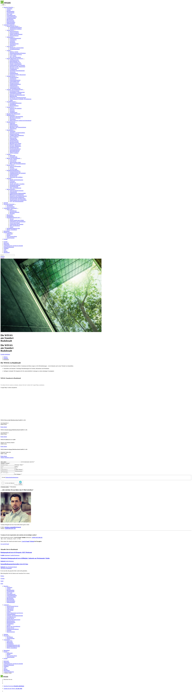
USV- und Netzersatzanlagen (16, 201)
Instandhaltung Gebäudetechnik (17, 92)
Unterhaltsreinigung (14, 86)
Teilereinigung (13, 128)
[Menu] (14, 7)
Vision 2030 (9, 209)
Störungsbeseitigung (14, 151)
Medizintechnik (13, 96)
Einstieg (8, 235)
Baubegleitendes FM (14, 61)
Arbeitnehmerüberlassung (16, 27)
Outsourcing (12, 72)
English (2, 258)
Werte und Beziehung (15, 225)
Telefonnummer (19, 471)
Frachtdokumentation (15, 49)
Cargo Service (10, 46)
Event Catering (13, 159)
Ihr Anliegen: (18, 474)
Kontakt (5, 239)
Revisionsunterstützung (15, 148)
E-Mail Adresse (19, 469)
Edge (2, 583)
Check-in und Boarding (15, 166)
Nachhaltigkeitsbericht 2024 (13, 228)
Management (10, 215)
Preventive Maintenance (15, 146)
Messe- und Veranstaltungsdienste (18, 163)
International (7, 231)
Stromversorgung (11, 189)
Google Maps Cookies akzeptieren (9, 387)
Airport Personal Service (12, 26)
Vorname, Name (19, 464)
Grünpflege (12, 41)
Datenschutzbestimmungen (11, 477)
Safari (2, 581)
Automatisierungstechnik (15, 93)
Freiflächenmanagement (15, 38)
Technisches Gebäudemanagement (18, 97)
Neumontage (13, 119)
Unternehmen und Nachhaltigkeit (17, 221)
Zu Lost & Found (5, 544)
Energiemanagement (14, 91)
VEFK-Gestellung (14, 153)
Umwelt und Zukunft (15, 223)
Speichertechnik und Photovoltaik (18, 198)
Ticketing (12, 167)
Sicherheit (9, 178)
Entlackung (12, 123)
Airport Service (10, 30)
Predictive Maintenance (15, 144)
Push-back (12, 109)
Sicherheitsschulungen (15, 185)
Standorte (6, 202)
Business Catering (14, 51)
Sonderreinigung (13, 85)
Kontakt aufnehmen (5, 354)
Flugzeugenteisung (14, 35)
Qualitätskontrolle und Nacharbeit (18, 173)
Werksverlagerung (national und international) (20, 120)
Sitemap (5, 251)
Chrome (2, 578)
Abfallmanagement (14, 60)
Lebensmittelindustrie (12, 16)
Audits (11, 100)
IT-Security (12, 181)
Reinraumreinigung (14, 82)
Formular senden (4, 487)
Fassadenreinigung (14, 77)
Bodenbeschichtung (14, 134)
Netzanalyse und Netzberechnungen (18, 196)
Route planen (4, 427)
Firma (16, 466)
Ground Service (10, 107)
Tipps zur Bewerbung (12, 236)
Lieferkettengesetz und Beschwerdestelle (13, 245)
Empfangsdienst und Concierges (17, 65)
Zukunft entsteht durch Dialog (17, 220)
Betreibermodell (13, 175)
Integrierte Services (14, 68)
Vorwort (12, 219)
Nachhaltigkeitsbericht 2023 (13, 217)
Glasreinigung (13, 78)
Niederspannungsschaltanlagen (17, 197)
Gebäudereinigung (11, 76)
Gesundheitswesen (11, 15)
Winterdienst (13, 45)
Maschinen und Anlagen (15, 143)
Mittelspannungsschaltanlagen (17, 194)
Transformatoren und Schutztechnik (18, 200)
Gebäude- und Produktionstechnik (15, 89)
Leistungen (6, 24)
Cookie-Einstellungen (9, 671)
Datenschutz (6, 244)
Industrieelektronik (14, 140)
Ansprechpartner (10, 206)
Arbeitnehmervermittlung (16, 29)
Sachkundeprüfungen (15, 150)
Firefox (2, 576)
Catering (9, 50)
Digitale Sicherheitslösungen (16, 179)
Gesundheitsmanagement (15, 103)
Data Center (9, 14)
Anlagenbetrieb (13, 192)
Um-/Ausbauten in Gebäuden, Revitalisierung (20, 99)
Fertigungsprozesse (14, 174)
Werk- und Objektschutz (15, 188)
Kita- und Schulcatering (15, 57)
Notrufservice (13, 182)
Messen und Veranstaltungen (13, 158)
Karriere (6, 232)
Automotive (9, 8)
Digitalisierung (13, 210)
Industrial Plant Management (13, 113)
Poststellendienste (14, 73)
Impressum (6, 243)
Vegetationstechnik (14, 43)
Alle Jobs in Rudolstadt (6, 568)
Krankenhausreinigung (15, 80)
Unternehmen (7, 208)
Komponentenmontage (15, 171)
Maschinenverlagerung (15, 117)
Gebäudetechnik (13, 139)
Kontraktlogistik (13, 157)
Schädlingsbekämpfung (15, 84)
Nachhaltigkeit (10, 216)
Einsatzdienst (13, 104)
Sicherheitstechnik (14, 186)
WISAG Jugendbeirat (12, 229)
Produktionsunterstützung (13, 170)
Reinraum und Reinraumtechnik (17, 95)
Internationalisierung (14, 212)
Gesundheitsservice (11, 101)
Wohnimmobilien (11, 23)
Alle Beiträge (10, 205)
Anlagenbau (12, 131)
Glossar (11, 227)
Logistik (8, 154)
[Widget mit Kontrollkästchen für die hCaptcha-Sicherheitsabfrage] (12, 483)
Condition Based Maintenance (17, 135)
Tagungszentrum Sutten (15, 162)
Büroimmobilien (10, 11)
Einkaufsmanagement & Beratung (18, 53)
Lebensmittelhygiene (14, 81)
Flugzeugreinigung (14, 31)
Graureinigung (13, 39)
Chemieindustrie (10, 12)
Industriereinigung (11, 122)
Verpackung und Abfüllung (16, 177)
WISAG (6, 357)
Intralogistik (12, 155)
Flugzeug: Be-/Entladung (16, 108)
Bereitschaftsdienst (14, 105)
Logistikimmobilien (11, 18)
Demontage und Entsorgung (16, 116)
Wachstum (12, 213)
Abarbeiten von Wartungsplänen (17, 132)
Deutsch (2, 256)
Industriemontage (11, 115)
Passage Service (10, 165)
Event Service (13, 161)
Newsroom (6, 204)
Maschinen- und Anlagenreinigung (18, 127)
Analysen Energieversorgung (16, 190)
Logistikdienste (13, 69)
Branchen (6, 7)
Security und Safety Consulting (17, 184)
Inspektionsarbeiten (14, 142)
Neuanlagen (12, 42)
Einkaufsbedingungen (9, 247)
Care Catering (13, 55)
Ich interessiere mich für (28, 462)
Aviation (9, 10)
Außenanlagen (10, 37)
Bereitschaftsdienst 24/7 (15, 62)
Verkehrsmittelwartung (15, 88)
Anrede (8, 463)
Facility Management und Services (15, 58)
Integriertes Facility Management (17, 66)
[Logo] (6, 3)
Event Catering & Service (16, 54)
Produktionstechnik (14, 147)
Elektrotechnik (13, 138)
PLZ (16, 468)
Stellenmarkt (10, 233)
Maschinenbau (10, 19)
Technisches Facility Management (18, 74)
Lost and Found (13, 169)
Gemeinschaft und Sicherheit (16, 224)
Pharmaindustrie (10, 20)
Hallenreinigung (13, 124)
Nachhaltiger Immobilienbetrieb (17, 70)
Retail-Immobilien (11, 22)
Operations (12, 111)
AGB (5, 249)
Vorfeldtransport (13, 112)
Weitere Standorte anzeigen (7, 457)
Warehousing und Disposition (17, 47)
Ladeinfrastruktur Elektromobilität (18, 193)
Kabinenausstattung (14, 33)
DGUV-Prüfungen (14, 136)
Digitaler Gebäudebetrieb (16, 64)
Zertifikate (6, 248)
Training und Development (16, 34)
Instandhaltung (10, 130)
